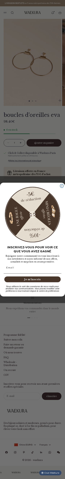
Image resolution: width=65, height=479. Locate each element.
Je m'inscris (32, 279)
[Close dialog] (62, 186)
